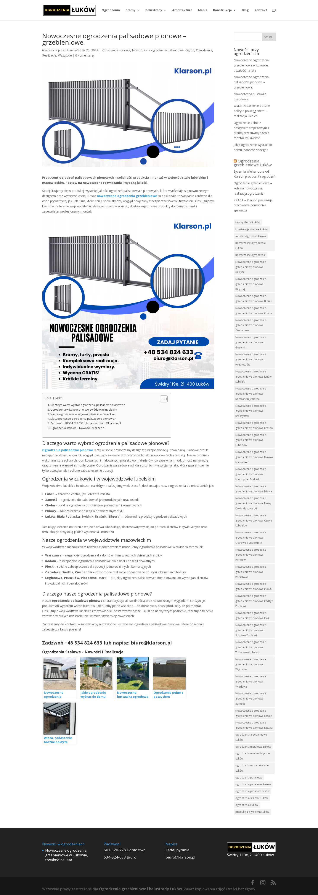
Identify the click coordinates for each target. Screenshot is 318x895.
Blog (245, 10)
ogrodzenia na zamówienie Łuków (252, 768)
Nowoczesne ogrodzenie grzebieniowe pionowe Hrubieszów (250, 359)
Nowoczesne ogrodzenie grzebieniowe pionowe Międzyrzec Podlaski (250, 474)
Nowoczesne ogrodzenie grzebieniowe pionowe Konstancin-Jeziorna (250, 394)
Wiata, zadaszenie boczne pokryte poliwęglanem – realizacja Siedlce (252, 111)
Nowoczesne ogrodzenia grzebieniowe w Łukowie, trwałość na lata (251, 65)
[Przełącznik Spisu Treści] (162, 399)
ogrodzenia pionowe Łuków (252, 791)
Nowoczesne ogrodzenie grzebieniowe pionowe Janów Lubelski (253, 377)
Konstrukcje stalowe (116, 50)
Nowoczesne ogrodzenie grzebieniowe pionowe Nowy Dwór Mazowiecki (253, 503)
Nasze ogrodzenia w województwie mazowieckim (82, 414)
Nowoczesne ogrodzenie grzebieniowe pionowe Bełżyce (250, 267)
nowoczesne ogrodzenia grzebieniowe (127, 196)
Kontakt (260, 10)
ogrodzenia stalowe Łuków (251, 798)
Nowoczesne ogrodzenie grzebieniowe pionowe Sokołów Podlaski (250, 630)
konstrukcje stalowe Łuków (251, 229)
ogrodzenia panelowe (248, 777)
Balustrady (153, 10)
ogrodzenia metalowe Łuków (253, 746)
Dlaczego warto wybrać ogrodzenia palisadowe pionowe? (87, 405)
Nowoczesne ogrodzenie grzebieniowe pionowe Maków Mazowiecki (254, 457)
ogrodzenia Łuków (246, 805)
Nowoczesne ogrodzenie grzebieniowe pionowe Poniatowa (250, 572)
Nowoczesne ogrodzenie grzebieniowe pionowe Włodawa (250, 681)
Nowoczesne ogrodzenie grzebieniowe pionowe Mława (253, 488)
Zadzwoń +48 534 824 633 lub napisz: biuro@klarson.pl (85, 423)
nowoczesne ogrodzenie (250, 255)
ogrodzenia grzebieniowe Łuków (251, 737)
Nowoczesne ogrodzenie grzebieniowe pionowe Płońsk (253, 586)
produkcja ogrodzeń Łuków (252, 812)
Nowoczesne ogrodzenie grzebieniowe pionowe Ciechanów (250, 325)
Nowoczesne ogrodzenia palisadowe (158, 50)
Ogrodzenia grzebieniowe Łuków (253, 162)
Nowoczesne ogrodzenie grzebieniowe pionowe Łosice (253, 713)
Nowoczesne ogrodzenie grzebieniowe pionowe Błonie (253, 298)
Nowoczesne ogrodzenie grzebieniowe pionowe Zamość (250, 699)
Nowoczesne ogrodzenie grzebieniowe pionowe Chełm (253, 310)
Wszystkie (65, 55)
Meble (202, 10)
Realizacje (49, 55)
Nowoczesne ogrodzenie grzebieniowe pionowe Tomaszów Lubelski (250, 647)
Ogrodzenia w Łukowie (67, 478)
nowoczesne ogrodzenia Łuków (250, 245)
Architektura (182, 10)
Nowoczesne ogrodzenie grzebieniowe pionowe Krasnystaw (250, 411)
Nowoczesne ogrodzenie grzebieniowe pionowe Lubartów (250, 440)
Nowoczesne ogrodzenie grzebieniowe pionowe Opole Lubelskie (253, 521)
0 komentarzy (85, 55)
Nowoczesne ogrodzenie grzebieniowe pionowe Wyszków (250, 664)
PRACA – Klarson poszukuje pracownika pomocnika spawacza (253, 205)
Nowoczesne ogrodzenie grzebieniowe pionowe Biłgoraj (250, 284)
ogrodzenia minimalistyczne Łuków (252, 756)
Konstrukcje (222, 10)
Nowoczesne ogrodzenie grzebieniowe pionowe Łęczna (254, 725)
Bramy (130, 10)
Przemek (73, 50)
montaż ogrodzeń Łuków (250, 236)
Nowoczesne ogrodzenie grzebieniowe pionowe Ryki (252, 615)
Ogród (189, 50)
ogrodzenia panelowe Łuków (253, 784)
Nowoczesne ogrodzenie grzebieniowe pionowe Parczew (250, 555)
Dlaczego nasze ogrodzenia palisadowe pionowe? (83, 419)
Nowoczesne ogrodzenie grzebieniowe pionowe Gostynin (250, 342)
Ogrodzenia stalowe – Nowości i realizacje (77, 428)
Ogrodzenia (111, 10)
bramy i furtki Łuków (247, 222)
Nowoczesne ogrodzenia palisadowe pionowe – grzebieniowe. (251, 82)
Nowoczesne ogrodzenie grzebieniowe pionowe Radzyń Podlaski (254, 601)
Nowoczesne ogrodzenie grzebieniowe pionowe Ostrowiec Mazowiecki (250, 538)
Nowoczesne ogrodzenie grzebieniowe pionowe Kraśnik (254, 425)
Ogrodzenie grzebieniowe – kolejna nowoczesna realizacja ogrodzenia (253, 188)
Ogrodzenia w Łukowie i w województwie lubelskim (83, 409)
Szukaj (268, 37)
